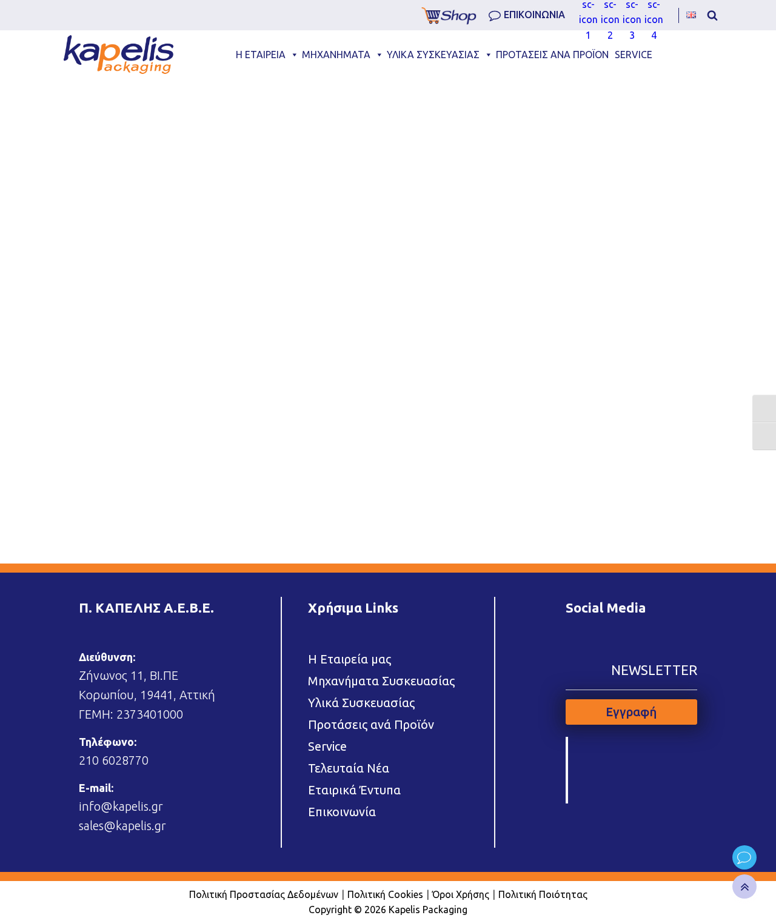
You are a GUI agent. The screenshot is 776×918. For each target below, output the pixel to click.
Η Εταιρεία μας (349, 659)
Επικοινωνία (342, 812)
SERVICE (633, 54)
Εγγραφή (631, 712)
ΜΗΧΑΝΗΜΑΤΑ (336, 54)
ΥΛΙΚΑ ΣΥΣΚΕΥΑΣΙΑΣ (433, 54)
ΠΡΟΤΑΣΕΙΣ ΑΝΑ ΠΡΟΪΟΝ (552, 54)
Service (327, 746)
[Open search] (712, 15)
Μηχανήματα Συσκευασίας (381, 681)
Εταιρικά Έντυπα (354, 790)
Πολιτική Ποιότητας (542, 894)
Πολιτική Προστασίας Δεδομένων (263, 894)
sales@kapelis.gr (122, 826)
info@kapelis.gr (121, 806)
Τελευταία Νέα (348, 768)
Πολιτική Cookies (385, 894)
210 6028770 (114, 760)
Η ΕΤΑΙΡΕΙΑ (261, 54)
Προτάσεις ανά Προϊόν (371, 724)
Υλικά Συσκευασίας (361, 703)
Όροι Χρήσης (460, 894)
